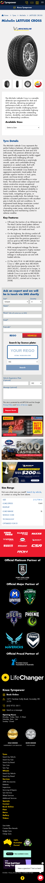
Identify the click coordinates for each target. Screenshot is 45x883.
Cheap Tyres (7, 834)
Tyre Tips (6, 768)
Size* (5, 299)
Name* (6, 306)
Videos (6, 818)
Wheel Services (8, 795)
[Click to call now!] (27, 2)
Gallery (6, 815)
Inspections (6, 787)
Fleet (5, 809)
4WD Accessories (9, 782)
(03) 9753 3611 (13, 706)
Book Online (8, 807)
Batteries (6, 784)
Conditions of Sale (27, 873)
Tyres (5, 754)
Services (6, 779)
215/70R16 (37, 500)
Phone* (15, 313)
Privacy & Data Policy (15, 873)
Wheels (6, 771)
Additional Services (9, 798)
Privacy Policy (8, 405)
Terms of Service (22, 405)
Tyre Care (6, 765)
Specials (6, 801)
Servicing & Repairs (10, 790)
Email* (5, 320)
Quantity (33, 299)
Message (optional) (10, 387)
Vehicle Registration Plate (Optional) (12, 379)
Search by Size (8, 760)
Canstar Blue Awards (10, 828)
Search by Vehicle (9, 757)
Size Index (6, 825)
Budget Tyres (7, 831)
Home (6, 15)
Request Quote (10, 410)
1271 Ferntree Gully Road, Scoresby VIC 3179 (23, 700)
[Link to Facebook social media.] (22, 878)
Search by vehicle (34, 492)
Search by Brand (9, 762)
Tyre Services (7, 793)
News (5, 812)
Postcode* (7, 327)
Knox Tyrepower (24, 7)
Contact (6, 804)
